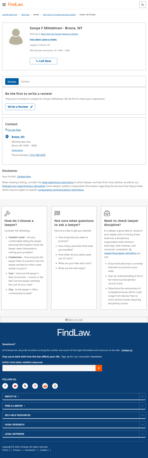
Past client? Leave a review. (43, 39)
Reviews (12, 81)
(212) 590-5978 (37, 155)
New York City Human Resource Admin (59, 15)
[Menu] (4, 4)
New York (25, 15)
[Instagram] (35, 386)
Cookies (44, 450)
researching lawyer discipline (120, 253)
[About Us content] (142, 396)
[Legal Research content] (142, 424)
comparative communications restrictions (61, 189)
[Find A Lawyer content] (142, 406)
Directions (17, 150)
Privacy (17, 450)
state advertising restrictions (58, 182)
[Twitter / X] (25, 386)
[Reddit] (45, 386)
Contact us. (127, 350)
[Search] (142, 4)
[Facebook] (5, 386)
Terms (5, 450)
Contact (25, 81)
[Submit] (99, 368)
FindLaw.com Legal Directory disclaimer (23, 186)
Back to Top (75, 319)
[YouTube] (15, 386)
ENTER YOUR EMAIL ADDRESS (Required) (22, 362)
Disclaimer (30, 450)
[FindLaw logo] (16, 4)
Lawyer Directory (9, 15)
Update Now (24, 176)
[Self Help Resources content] (142, 415)
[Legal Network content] (142, 434)
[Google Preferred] (55, 386)
